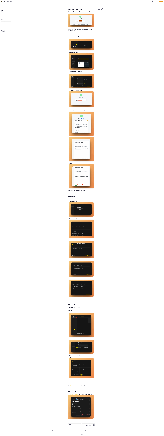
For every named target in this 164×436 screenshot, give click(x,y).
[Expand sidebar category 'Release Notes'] (10, 9)
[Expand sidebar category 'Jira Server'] (10, 12)
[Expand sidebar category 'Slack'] (10, 28)
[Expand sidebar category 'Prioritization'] (10, 4)
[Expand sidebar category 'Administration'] (10, 31)
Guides (11, 1)
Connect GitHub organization (102, 4)
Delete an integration (73, 385)
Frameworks (7, 1)
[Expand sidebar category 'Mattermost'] (10, 27)
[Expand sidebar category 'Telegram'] (10, 29)
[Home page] (69, 4)
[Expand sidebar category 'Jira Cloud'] (10, 11)
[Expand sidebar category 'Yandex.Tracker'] (10, 30)
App (83, 431)
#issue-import (70, 5)
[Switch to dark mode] (157, 1)
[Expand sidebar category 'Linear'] (10, 16)
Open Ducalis (160, 1)
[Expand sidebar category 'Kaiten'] (10, 19)
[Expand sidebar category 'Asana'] (10, 13)
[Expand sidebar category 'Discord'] (10, 25)
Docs (4, 1)
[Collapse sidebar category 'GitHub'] (10, 20)
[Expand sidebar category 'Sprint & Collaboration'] (10, 5)
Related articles (100, 9)
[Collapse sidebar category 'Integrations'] (10, 10)
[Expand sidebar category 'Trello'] (10, 17)
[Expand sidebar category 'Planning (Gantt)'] (10, 7)
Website (84, 430)
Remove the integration (101, 8)
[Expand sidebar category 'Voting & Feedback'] (10, 8)
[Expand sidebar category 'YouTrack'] (10, 18)
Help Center (53, 430)
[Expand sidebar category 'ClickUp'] (10, 14)
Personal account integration (73, 394)
